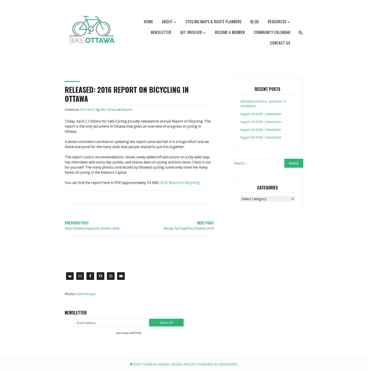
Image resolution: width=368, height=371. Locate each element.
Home (148, 21)
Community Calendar (272, 32)
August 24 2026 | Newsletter (260, 114)
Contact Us (280, 43)
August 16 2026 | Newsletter (260, 122)
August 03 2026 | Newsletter (260, 137)
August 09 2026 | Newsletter (260, 130)
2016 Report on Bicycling (180, 182)
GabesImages (86, 294)
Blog (254, 21)
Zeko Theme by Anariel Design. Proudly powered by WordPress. (186, 364)
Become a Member (230, 32)
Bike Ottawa (109, 110)
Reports (127, 110)
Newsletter (161, 32)
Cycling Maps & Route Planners (214, 21)
